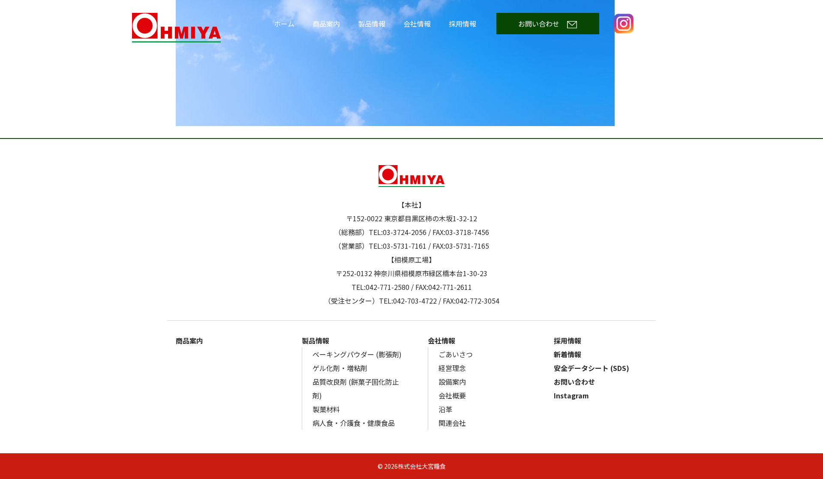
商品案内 (326, 23)
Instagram (623, 23)
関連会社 (452, 423)
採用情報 (462, 23)
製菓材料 (326, 409)
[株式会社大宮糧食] (196, 27)
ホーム (284, 23)
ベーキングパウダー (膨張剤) (357, 354)
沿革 (445, 409)
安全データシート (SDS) (591, 368)
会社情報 (417, 23)
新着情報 (567, 354)
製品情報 (371, 23)
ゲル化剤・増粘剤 (339, 368)
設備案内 (452, 382)
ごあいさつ (456, 354)
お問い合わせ (538, 23)
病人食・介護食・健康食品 (353, 423)
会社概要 (452, 395)
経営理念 (452, 368)
